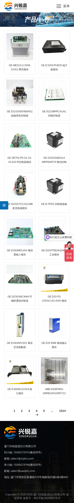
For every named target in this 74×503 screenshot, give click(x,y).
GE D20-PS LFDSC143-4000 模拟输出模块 (54, 300)
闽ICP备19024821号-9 (47, 498)
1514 (62, 411)
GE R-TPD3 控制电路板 (54, 204)
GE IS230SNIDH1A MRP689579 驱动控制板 (54, 162)
